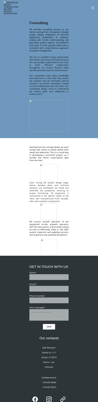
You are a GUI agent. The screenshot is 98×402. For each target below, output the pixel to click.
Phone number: (37, 295)
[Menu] (92, 8)
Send (49, 326)
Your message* (37, 307)
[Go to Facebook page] (36, 399)
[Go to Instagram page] (50, 399)
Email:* (33, 284)
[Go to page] (63, 399)
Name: (32, 272)
